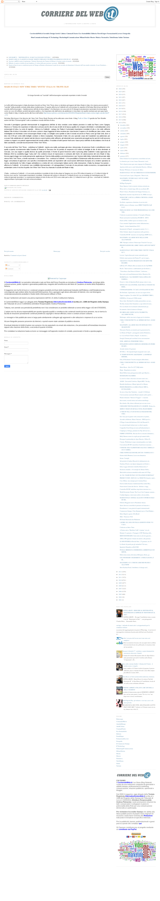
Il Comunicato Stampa (123, 744)
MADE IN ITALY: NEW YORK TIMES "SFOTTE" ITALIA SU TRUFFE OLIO (36, 86)
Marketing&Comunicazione (124, 749)
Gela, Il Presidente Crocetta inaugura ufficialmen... (134, 359)
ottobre (122, 131)
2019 (120, 108)
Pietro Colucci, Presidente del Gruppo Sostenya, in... (135, 192)
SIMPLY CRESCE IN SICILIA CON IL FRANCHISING (136, 409)
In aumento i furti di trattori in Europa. (131, 309)
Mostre (118, 754)
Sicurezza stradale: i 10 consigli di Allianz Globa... (135, 469)
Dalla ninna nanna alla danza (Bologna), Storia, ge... (135, 555)
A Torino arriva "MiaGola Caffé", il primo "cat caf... (135, 530)
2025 (120, 92)
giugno (122, 142)
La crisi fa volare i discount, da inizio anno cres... (134, 378)
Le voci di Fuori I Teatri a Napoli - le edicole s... (134, 335)
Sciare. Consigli (124, 458)
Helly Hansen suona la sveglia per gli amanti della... (135, 436)
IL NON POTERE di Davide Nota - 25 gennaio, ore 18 (135, 541)
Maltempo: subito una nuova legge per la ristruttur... (135, 317)
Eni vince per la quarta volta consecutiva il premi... (135, 417)
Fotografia (119, 741)
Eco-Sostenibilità (121, 731)
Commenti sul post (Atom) (18, 255)
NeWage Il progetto (125, 183)
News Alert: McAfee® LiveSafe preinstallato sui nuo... (136, 301)
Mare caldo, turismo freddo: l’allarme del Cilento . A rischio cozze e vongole (137, 665)
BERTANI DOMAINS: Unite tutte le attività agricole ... (136, 536)
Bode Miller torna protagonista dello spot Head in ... (135, 373)
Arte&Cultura (120, 726)
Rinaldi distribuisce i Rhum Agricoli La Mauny (134, 384)
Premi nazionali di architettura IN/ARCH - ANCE (134, 218)
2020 (120, 106)
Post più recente (9, 251)
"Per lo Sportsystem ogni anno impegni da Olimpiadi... (136, 164)
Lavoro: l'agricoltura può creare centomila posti (134, 255)
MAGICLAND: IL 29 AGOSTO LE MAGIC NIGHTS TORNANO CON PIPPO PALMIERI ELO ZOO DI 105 (40, 59)
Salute (118, 763)
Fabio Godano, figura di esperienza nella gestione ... (135, 232)
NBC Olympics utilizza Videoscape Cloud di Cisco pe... (136, 242)
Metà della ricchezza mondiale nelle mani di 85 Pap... (135, 472)
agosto (122, 136)
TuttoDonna (119, 761)
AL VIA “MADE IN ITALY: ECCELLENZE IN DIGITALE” (137, 475)
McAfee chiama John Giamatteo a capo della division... (136, 304)
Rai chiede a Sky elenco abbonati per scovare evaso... (135, 403)
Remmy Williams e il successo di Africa (131, 170)
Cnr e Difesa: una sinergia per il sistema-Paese (133, 481)
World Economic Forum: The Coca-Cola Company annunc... (137, 492)
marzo (122, 150)
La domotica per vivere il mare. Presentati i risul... (134, 161)
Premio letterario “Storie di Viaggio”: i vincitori (134, 398)
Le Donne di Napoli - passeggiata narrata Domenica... (135, 333)
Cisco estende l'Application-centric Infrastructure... (135, 223)
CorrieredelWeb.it (121, 721)
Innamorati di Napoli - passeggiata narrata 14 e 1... (134, 229)
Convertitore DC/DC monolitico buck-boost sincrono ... (136, 445)
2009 (120, 583)
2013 (120, 572)
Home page (57, 251)
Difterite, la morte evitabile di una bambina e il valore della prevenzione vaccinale (33, 63)
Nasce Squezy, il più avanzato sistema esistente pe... (135, 186)
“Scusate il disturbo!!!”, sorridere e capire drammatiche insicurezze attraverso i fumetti (138, 652)
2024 (120, 94)
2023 (120, 97)
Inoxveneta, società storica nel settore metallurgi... (134, 400)
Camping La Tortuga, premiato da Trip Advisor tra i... (135, 431)
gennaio (122, 156)
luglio (122, 139)
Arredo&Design (121, 724)
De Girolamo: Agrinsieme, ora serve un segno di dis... (135, 292)
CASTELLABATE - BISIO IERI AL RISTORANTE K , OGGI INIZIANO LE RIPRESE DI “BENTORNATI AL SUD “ (138, 612)
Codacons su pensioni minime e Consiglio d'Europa (135, 215)
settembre (123, 134)
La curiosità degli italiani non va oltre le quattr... (134, 425)
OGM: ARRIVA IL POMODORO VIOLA (131, 341)
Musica (118, 756)
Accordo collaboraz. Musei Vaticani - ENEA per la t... (135, 419)
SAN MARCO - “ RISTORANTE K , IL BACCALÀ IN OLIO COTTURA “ (30, 57)
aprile (122, 148)
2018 (120, 111)
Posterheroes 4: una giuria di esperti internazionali (134, 508)
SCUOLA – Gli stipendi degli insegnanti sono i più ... (135, 352)
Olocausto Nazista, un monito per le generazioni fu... (135, 330)
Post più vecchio (105, 251)
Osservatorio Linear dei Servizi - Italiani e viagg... (134, 486)
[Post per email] (49, 190)
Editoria (118, 734)
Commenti (10, 269)
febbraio (122, 153)
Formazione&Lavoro (122, 739)
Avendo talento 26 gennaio (128, 349)
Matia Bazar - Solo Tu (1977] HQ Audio (131, 367)
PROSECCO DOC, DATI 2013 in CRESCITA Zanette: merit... (138, 478)
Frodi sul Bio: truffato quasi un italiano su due (133, 221)
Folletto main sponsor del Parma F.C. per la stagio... (135, 258)
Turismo (118, 766)
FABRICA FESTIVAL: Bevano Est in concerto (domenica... (137, 433)
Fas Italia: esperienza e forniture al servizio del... (134, 202)
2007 (120, 589)
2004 (120, 597)
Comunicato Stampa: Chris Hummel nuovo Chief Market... (137, 511)
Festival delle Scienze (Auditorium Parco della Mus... (135, 484)
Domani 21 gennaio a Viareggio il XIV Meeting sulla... (136, 533)
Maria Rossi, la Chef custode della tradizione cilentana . (138, 677)
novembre (123, 128)
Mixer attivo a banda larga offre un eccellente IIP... (134, 189)
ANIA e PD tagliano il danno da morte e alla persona (135, 539)
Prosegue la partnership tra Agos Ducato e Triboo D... (135, 439)
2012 (120, 574)
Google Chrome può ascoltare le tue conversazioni (135, 338)
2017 (120, 114)
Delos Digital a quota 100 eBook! (130, 514)
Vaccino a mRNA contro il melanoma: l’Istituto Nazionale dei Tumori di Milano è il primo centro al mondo (40, 61)
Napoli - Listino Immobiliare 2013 (130, 226)
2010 (120, 580)
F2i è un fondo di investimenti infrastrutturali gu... (134, 307)
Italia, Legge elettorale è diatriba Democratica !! (134, 467)
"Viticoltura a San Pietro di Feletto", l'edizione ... (134, 271)
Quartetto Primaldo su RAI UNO (129, 547)
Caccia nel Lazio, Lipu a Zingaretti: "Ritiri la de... (134, 175)
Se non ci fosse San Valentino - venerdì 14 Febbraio (135, 392)
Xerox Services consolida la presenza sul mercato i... (135, 505)
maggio (122, 145)
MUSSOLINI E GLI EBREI (128, 376)
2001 (120, 600)
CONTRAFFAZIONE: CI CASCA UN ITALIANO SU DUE (137, 290)
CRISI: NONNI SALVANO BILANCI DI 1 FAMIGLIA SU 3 (137, 453)
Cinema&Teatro (121, 729)
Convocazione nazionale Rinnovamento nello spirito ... (136, 395)
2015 (120, 120)
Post (8, 265)
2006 (120, 591)
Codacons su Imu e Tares (127, 527)
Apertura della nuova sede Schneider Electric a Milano (136, 167)
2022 (120, 100)
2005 (120, 594)
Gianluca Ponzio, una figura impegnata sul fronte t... (135, 464)
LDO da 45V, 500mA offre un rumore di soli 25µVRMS (136, 266)
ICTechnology (120, 746)
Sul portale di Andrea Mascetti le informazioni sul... (135, 461)
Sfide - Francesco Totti (126, 517)
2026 (120, 89)
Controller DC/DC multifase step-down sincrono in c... (136, 489)
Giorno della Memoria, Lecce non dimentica (133, 455)
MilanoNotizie (120, 751)
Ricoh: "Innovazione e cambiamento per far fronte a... (135, 268)
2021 (120, 103)
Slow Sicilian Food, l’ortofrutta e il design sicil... (134, 567)
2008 (120, 586)
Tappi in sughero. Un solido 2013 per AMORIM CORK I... (137, 295)
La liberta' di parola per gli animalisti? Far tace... (134, 544)
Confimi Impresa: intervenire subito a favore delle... (135, 495)
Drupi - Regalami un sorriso (128, 370)
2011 (120, 577)
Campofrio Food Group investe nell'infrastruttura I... (135, 428)
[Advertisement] (80, 45)
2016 (120, 117)
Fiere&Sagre (120, 736)
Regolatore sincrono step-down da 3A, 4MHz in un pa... (136, 194)
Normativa (119, 758)
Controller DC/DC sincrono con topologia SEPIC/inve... (136, 235)
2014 (120, 123)
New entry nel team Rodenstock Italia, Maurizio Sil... (135, 274)
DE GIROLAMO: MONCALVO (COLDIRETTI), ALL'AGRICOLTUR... (134, 313)
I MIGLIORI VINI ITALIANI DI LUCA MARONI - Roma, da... (138, 406)
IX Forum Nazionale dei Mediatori (130, 519)
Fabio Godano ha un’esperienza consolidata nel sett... (135, 158)
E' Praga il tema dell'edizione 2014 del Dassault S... (135, 422)
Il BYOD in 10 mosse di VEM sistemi (130, 298)
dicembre (123, 125)
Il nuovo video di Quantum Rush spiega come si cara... (136, 282)
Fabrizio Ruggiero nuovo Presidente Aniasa (133, 503)
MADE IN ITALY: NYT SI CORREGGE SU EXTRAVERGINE (138, 173)
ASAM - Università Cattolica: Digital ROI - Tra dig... (135, 381)
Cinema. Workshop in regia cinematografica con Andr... (136, 442)
